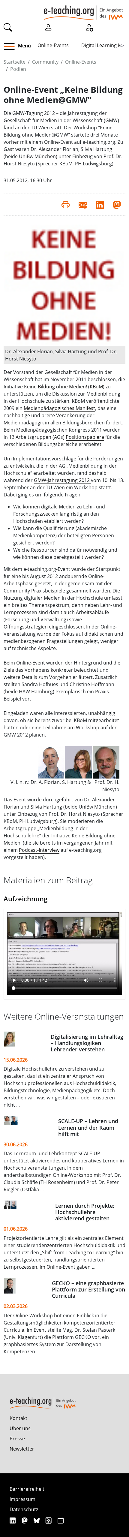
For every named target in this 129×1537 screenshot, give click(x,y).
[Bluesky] (37, 1520)
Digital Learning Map (104, 45)
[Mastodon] (25, 1520)
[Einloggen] (48, 26)
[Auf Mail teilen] (82, 204)
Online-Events (53, 45)
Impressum (22, 1499)
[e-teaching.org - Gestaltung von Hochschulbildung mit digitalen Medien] (83, 10)
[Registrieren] (89, 26)
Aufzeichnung (25, 898)
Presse (17, 1438)
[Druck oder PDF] (65, 204)
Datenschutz (24, 1509)
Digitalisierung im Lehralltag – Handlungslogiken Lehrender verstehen (87, 1043)
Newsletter (22, 1448)
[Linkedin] (13, 1520)
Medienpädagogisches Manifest (59, 408)
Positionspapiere (85, 437)
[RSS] (49, 1520)
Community (45, 62)
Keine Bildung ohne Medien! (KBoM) (64, 386)
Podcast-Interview (39, 850)
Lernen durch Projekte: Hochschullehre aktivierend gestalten (84, 1212)
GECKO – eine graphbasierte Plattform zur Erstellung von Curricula (88, 1289)
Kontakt (18, 1418)
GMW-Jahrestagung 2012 (62, 480)
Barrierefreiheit (27, 1489)
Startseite (15, 62)
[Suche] (8, 26)
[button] (12, 46)
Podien (18, 69)
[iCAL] (61, 1520)
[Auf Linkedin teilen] (99, 204)
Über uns (20, 1428)
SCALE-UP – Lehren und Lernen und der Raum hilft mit (88, 1127)
